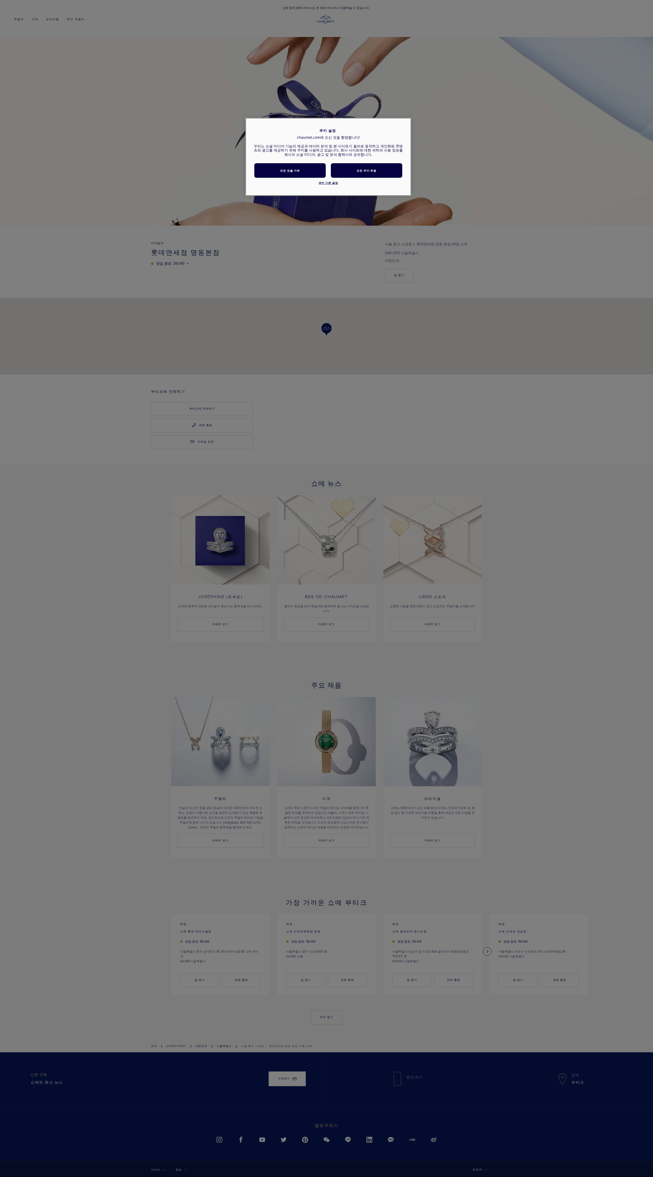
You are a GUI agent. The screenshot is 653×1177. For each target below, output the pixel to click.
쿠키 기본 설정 (328, 183)
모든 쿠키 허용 (366, 170)
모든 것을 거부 (290, 170)
